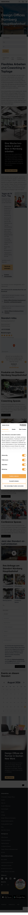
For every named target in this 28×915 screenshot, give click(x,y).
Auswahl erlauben (14, 481)
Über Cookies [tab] (22, 429)
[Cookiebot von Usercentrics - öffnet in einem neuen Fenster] (20, 425)
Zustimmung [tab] (5, 429)
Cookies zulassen (14, 476)
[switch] (24, 460)
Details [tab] (14, 429)
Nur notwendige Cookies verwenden (14, 486)
